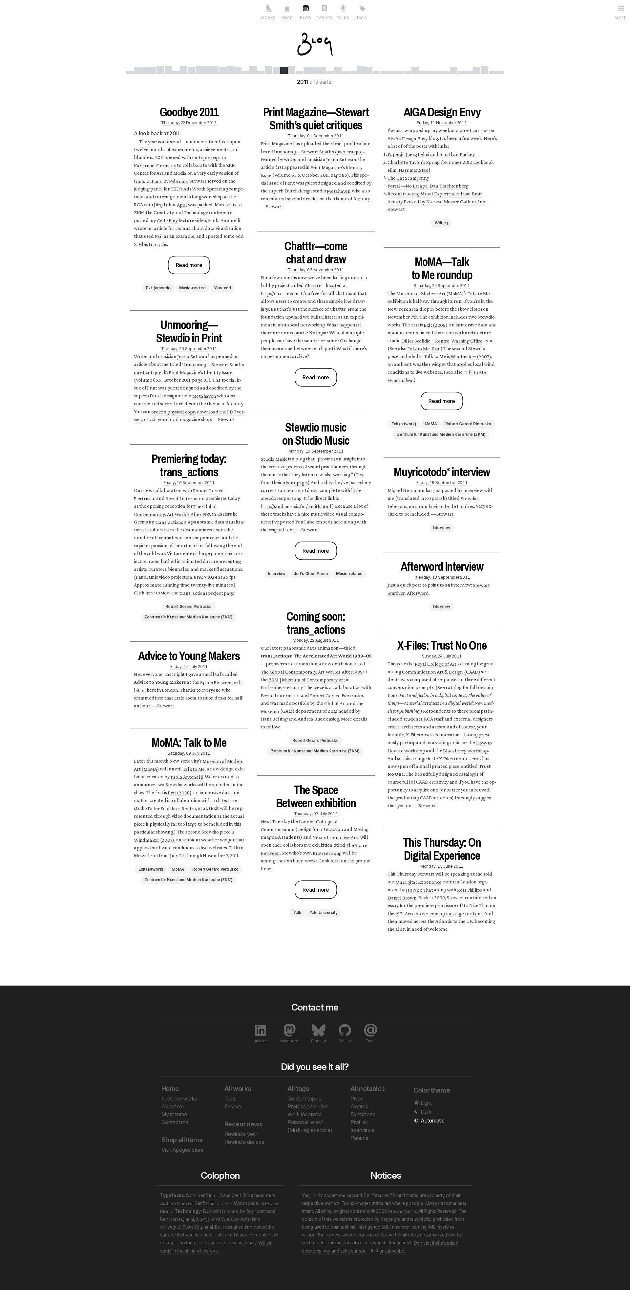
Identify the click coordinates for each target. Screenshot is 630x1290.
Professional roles (308, 1106)
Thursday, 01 (300, 135)
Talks (230, 1098)
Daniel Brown (402, 897)
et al (189, 1219)
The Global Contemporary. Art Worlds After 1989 (312, 671)
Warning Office (467, 340)
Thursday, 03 (300, 269)
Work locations (304, 1114)
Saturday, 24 (425, 285)
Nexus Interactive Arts (335, 837)
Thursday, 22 (173, 122)
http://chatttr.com (280, 293)
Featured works (179, 1098)
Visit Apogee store (182, 1149)
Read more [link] (189, 265)
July (193, 666)
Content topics (304, 1098)
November (323, 269)
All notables (367, 1089)
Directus (230, 1211)
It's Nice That (419, 889)
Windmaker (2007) (154, 839)
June (447, 865)
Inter (213, 1195)
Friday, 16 (172, 482)
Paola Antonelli (187, 776)
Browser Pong (327, 853)
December (196, 122)
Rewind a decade (244, 1142)
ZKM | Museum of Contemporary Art (307, 679)
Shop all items (181, 1140)
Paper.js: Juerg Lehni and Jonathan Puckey (431, 154)
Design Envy (414, 138)
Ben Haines (171, 1219)
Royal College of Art (435, 663)
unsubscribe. (392, 1250)
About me (172, 1106)
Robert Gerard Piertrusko (336, 695)
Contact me (174, 1122)
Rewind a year (240, 1134)
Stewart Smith (402, 1211)
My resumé (174, 1114)
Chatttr (313, 285)
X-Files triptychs (150, 244)
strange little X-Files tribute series (445, 758)
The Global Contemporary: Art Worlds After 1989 (175, 510)
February (178, 181)
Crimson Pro (218, 1203)
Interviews (362, 1130)
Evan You (192, 1227)
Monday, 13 (431, 865)
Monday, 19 (299, 450)
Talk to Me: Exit (424, 348)
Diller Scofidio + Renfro (172, 808)
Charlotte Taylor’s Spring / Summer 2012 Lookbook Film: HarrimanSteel (441, 165)
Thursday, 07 (306, 813)
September (195, 348)
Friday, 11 (426, 122)
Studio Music (274, 458)
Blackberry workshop (465, 750)
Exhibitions (362, 1114)
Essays (232, 1106)
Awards (359, 1106)
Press (357, 1098)
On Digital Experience (419, 881)
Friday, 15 (179, 666)
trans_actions (148, 181)
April (182, 204)
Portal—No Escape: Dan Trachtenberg (428, 185)
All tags (298, 1089)
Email (370, 1040)
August (321, 639)
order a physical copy (173, 411)
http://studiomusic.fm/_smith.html (296, 506)
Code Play (167, 220)
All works (237, 1089)
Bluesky (318, 1040)
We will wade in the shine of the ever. (216, 1246)
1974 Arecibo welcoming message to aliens (438, 913)
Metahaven (204, 395)
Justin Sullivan (192, 356)
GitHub (344, 1040)
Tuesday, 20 (172, 348)
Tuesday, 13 (425, 576)
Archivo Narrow (176, 1203)
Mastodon (289, 1040)
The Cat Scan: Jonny (408, 177)
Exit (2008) (179, 792)
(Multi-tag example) (309, 1130)
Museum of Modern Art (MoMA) (430, 293)
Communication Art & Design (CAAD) (441, 671)
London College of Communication (299, 825)
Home (170, 1089)
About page (295, 482)
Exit (159, 236)
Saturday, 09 (179, 752)
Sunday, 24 (432, 655)
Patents (359, 1138)
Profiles (359, 1122)
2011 (212, 122)
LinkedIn (260, 1040)
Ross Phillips (469, 889)
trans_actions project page (206, 592)
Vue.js (227, 1219)
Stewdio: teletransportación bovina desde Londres (433, 502)
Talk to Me (194, 768)
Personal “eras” (305, 1122)
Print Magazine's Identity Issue (200, 372)
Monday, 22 (303, 639)
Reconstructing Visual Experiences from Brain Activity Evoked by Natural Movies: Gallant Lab (436, 197)
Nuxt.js (202, 1219)
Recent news (243, 1124)
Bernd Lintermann (184, 498)
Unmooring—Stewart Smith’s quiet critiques (318, 151)
